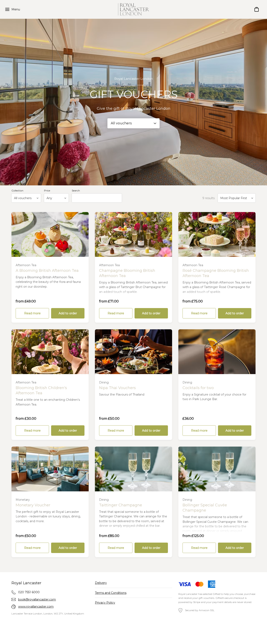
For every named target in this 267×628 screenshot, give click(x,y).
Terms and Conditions (110, 593)
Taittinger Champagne (120, 505)
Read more (32, 313)
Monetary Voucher (33, 505)
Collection (17, 190)
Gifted (216, 594)
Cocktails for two (198, 388)
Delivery (101, 583)
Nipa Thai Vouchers (117, 388)
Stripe (196, 602)
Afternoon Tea (26, 265)
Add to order (68, 313)
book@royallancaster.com (37, 599)
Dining (104, 382)
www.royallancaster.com (36, 606)
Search (76, 190)
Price (47, 190)
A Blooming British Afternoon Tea (47, 270)
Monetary (23, 500)
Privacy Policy (105, 602)
